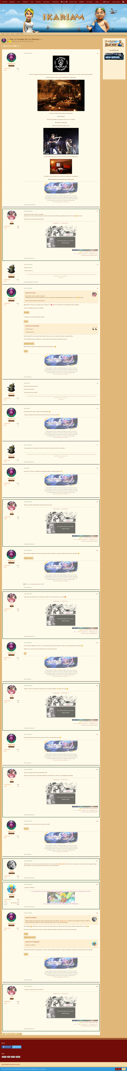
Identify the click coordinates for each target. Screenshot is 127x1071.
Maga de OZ (16, 41)
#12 (97, 642)
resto (12, 1056)
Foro (97, 253)
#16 (97, 821)
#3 (97, 264)
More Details (118, 1069)
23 (17, 46)
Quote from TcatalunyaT (32, 942)
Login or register (116, 1)
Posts (5, 70)
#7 (97, 445)
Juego (94, 253)
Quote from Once (30, 293)
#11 (97, 594)
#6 (97, 408)
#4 (97, 288)
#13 (97, 685)
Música (4, 1056)
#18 (97, 884)
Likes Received (7, 68)
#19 (97, 913)
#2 (97, 211)
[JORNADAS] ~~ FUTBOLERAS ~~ (61, 223)
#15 (97, 769)
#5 (97, 383)
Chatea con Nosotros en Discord (88, 255)
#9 (97, 501)
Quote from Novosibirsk (32, 326)
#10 (97, 550)
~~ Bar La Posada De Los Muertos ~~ (61, 201)
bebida (18, 1056)
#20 (97, 986)
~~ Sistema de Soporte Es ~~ (82, 253)
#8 (97, 468)
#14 (97, 734)
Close (124, 1069)
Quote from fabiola (30, 917)
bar (9, 1056)
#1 (97, 53)
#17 (97, 861)
